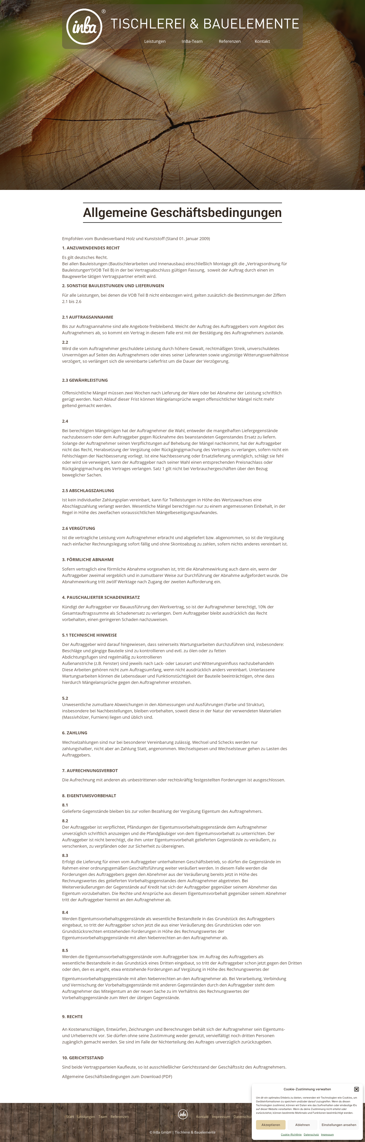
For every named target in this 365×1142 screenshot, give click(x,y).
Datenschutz (311, 1134)
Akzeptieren (270, 1125)
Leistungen (155, 41)
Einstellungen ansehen (339, 1125)
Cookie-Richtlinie (291, 1134)
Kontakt (262, 41)
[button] (356, 1089)
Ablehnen (302, 1125)
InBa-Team (192, 41)
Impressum (327, 1134)
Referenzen (230, 41)
